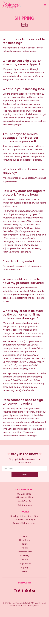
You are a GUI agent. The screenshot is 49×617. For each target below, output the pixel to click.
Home (24, 536)
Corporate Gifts (25, 551)
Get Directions (25, 505)
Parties (25, 548)
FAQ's (24, 571)
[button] (45, 5)
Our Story (24, 555)
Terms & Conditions (18, 605)
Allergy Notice (24, 563)
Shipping (24, 567)
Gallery (25, 544)
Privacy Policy (33, 605)
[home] (10, 5)
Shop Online (24, 540)
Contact (24, 559)
